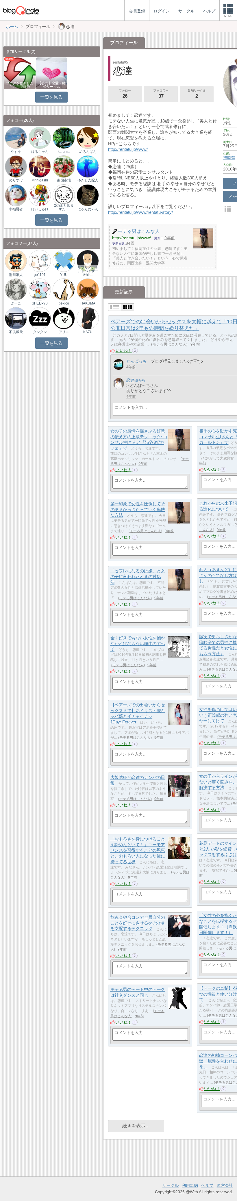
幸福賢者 (16, 209)
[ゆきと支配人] (88, 166)
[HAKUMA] (88, 289)
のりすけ (16, 180)
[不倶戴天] (16, 318)
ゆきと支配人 (87, 180)
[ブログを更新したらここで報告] (20, 73)
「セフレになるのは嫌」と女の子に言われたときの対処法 (137, 576)
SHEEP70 (40, 303)
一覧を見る (51, 96)
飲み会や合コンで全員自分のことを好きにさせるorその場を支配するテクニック (137, 923)
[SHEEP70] (40, 289)
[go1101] (40, 260)
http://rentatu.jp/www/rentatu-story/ (140, 212)
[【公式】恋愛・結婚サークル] (52, 73)
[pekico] (64, 289)
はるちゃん (40, 151)
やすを (16, 151)
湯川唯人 (16, 274)
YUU (64, 274)
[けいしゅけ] (40, 195)
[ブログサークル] (21, 10)
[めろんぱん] (88, 137)
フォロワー (161, 94)
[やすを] (16, 137)
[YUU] (64, 260)
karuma (64, 151)
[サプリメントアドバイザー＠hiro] (88, 260)
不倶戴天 (16, 332)
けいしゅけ (40, 209)
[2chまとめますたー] (64, 195)
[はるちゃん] (40, 137)
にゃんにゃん (87, 209)
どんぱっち (136, 361)
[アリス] (64, 318)
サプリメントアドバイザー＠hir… (87, 271)
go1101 (40, 274)
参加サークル (197, 94)
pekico (64, 303)
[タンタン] (40, 318)
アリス (64, 332)
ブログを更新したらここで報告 (20, 84)
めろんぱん (88, 151)
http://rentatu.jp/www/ (128, 149)
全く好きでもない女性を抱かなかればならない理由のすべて (137, 643)
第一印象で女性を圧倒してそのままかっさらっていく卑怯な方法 (137, 509)
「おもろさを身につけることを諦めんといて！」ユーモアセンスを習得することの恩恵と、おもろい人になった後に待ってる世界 (137, 850)
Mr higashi (40, 180)
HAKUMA (87, 303)
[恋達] (118, 383)
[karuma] (64, 137)
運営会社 (225, 1185)
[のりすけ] (16, 166)
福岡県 (229, 157)
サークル (170, 1185)
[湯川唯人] (16, 260)
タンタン (40, 332)
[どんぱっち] (118, 364)
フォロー (125, 94)
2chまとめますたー (64, 207)
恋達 (130, 380)
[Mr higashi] (40, 166)
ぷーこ (16, 303)
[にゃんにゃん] (88, 195)
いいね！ (124, 350)
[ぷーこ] (16, 289)
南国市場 (64, 180)
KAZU (87, 332)
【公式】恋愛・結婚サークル (52, 84)
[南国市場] (64, 166)
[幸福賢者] (16, 195)
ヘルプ (207, 1185)
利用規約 (190, 1185)
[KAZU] (88, 318)
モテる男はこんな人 (169, 344)
